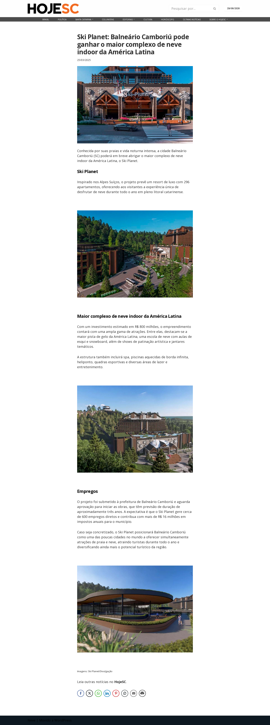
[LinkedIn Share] (107, 693)
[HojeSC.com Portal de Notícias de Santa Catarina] (53, 8)
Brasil (45, 19)
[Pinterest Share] (115, 693)
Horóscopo (167, 19)
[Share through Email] (133, 693)
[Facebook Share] (80, 693)
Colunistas (108, 19)
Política (62, 19)
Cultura (147, 19)
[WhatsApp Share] (98, 693)
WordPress (63, 720)
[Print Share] (142, 693)
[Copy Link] (124, 693)
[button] (92, 19)
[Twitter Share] (89, 693)
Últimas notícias (192, 19)
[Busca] (215, 8)
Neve (31, 720)
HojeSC (120, 682)
